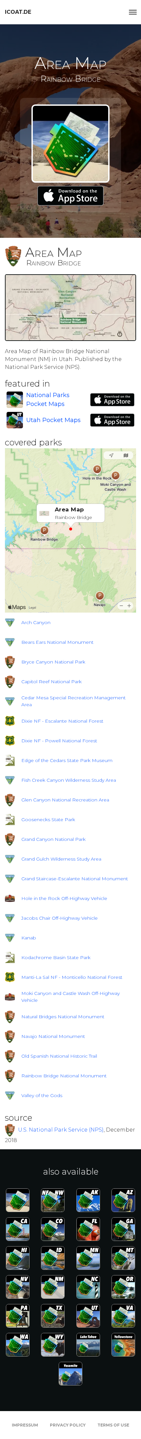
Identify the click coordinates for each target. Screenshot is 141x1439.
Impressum (25, 1425)
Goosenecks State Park (48, 819)
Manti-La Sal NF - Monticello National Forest (71, 977)
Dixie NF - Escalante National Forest (62, 721)
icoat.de (18, 12)
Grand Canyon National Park (53, 839)
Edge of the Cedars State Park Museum (66, 760)
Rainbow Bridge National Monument (64, 1076)
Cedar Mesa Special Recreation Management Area (73, 701)
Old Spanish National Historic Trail (59, 1056)
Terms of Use (113, 1425)
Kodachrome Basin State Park (56, 957)
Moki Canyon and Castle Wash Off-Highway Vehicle (70, 996)
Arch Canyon (35, 622)
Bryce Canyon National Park (53, 662)
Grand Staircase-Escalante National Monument (74, 879)
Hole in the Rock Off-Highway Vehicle (64, 898)
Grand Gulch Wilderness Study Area (61, 859)
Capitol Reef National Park (51, 682)
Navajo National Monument (53, 1036)
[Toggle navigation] (133, 12)
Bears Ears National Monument (57, 642)
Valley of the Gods (41, 1095)
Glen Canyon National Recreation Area (65, 800)
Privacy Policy (68, 1425)
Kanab (28, 938)
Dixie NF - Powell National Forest (59, 741)
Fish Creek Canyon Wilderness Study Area (68, 780)
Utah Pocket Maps (53, 420)
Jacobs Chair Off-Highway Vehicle (59, 918)
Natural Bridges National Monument (62, 1017)
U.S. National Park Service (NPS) (61, 1130)
